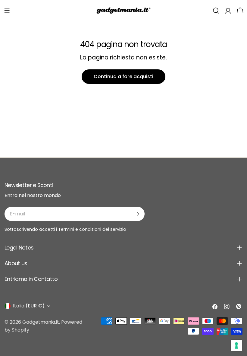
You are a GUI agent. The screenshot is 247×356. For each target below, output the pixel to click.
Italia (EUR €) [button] (29, 305)
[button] (7, 11)
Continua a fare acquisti (123, 76)
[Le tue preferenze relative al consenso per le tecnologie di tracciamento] (236, 345)
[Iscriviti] (137, 214)
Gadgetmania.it (40, 322)
